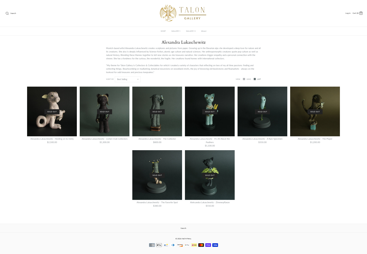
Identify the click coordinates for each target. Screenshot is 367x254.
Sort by (110, 79)
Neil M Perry (186, 239)
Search (13, 13)
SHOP (163, 31)
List (259, 79)
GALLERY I (175, 31)
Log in (348, 13)
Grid (249, 79)
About (203, 31)
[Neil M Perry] (183, 4)
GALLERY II (191, 31)
